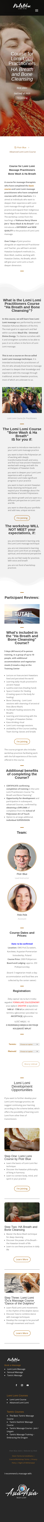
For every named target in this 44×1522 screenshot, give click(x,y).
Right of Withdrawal (26, 1463)
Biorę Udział (30, 1064)
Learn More (22, 1259)
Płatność (12, 1051)
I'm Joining (22, 97)
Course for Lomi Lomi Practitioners (22, 58)
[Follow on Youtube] (28, 1385)
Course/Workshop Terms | (20, 1459)
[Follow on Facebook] (16, 1385)
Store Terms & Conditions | (23, 1456)
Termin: (12, 1044)
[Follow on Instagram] (22, 1385)
